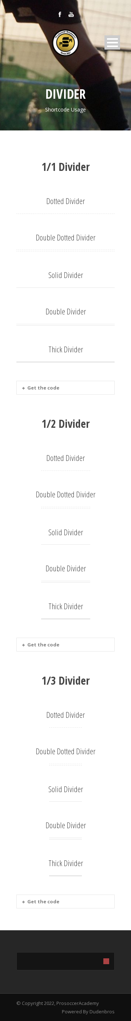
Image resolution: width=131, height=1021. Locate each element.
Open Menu (112, 42)
